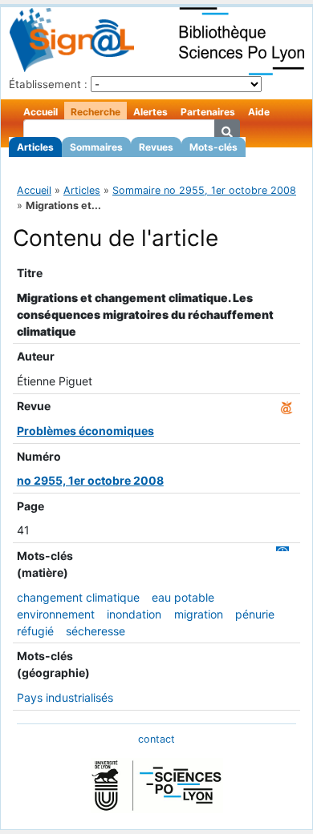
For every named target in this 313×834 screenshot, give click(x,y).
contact (156, 739)
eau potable (183, 597)
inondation (134, 614)
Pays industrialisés (65, 697)
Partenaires (208, 112)
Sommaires (96, 147)
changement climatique (78, 597)
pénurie (254, 614)
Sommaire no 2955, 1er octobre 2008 (204, 190)
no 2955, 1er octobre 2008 (90, 480)
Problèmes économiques (85, 430)
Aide (259, 112)
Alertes (150, 112)
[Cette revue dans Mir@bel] (286, 406)
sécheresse (95, 631)
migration (198, 614)
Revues (156, 147)
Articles (35, 147)
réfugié (35, 631)
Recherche (95, 112)
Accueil (40, 112)
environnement (56, 614)
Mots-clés (213, 147)
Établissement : (48, 84)
